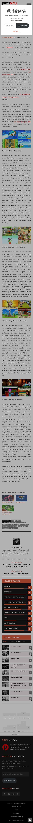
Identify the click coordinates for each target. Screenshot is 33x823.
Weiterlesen (16, 31)
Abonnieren (23, 26)
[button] (30, 820)
